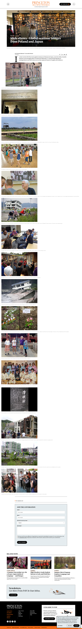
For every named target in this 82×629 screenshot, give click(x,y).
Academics (33, 570)
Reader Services (33, 613)
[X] (7, 621)
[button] (66, 54)
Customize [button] (60, 625)
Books (19, 612)
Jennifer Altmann (30, 53)
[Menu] (8, 4)
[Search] (74, 4)
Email (18, 515)
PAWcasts (20, 613)
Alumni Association (15, 627)
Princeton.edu (44, 627)
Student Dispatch (11, 570)
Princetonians (10, 614)
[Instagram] (12, 621)
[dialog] (69, 622)
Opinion (8, 616)
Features (12, 35)
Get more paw (64, 4)
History (8, 617)
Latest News (9, 611)
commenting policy (23, 537)
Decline (70, 625)
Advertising (32, 612)
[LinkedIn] (14, 621)
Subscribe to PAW (49, 618)
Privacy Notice (30, 627)
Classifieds (20, 616)
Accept (76, 625)
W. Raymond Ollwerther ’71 (20, 53)
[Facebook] (10, 621)
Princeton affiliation (22, 520)
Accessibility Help (23, 627)
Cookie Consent (37, 627)
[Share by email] (64, 54)
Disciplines (9, 612)
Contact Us (9, 627)
